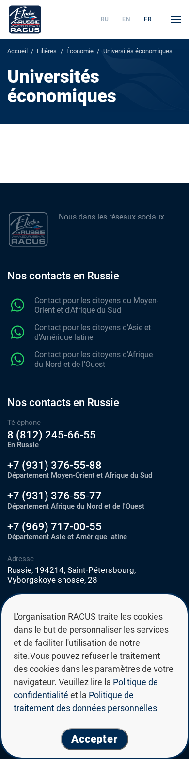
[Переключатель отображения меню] (176, 19)
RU (105, 19)
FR (148, 19)
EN (126, 19)
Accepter (94, 739)
